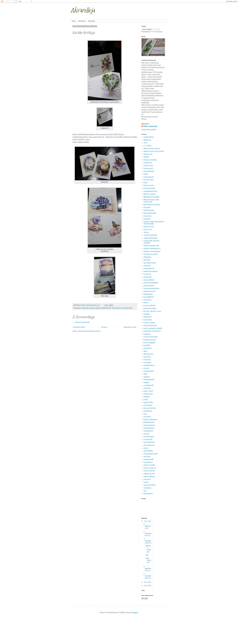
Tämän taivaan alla (151, 246)
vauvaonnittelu (127, 308)
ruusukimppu (148, 437)
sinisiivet (147, 457)
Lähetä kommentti (82, 322)
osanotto (147, 388)
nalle (145, 374)
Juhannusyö (148, 169)
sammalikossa (149, 442)
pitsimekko (147, 405)
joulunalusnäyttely (150, 283)
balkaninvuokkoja (150, 271)
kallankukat (148, 294)
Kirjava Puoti (148, 186)
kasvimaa (147, 300)
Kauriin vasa (148, 180)
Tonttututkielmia (150, 235)
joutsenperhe (148, 286)
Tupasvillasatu (81, 21)
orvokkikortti (148, 385)
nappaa (92, 308)
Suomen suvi (148, 227)
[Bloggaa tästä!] (107, 305)
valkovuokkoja (149, 477)
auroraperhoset (149, 263)
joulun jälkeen (149, 280)
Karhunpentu (148, 177)
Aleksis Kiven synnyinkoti (153, 151)
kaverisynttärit (149, 306)
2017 (146, 521)
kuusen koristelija (150, 337)
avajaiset (147, 266)
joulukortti (147, 277)
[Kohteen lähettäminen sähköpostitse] (105, 305)
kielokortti (147, 317)
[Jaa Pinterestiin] (112, 305)
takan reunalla (149, 465)
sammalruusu (148, 445)
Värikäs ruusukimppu (151, 251)
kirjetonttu (147, 320)
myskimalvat (148, 371)
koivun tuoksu (149, 323)
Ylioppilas (147, 257)
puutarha (147, 417)
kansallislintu (148, 297)
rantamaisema (116, 308)
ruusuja (146, 434)
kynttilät (146, 345)
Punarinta (147, 216)
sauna (145, 448)
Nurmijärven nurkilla (151, 205)
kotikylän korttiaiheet (152, 331)
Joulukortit (147, 163)
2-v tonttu (147, 146)
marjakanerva (149, 365)
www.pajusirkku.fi (96, 137)
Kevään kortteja (148, 549)
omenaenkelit (148, 380)
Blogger (135, 613)
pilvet (145, 400)
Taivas (146, 232)
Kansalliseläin (148, 171)
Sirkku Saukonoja (150, 126)
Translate (158, 32)
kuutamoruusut (149, 340)
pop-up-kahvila (149, 408)
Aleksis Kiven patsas (151, 149)
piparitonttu (148, 402)
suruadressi (148, 462)
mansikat (147, 363)
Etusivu (74, 21)
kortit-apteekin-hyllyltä (152, 328)
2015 (146, 586)
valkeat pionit (149, 474)
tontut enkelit (149, 471)
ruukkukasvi (148, 431)
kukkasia (147, 334)
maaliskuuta (148, 542)
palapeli (146, 397)
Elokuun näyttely (150, 160)
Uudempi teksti (79, 327)
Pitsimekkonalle (149, 213)
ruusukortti (147, 440)
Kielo (145, 183)
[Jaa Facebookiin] (110, 305)
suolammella (148, 459)
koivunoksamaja (150, 326)
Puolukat (147, 219)
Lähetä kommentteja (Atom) (89, 331)
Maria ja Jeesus (149, 194)
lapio (145, 351)
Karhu (145, 174)
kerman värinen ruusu (152, 311)
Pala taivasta (148, 560)
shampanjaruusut (150, 454)
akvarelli (146, 260)
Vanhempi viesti (129, 327)
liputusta (147, 357)
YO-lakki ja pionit (150, 254)
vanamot (147, 479)
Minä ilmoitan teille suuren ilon (151, 201)
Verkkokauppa (91, 21)
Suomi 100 (147, 230)
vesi (145, 491)
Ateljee (146, 157)
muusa (146, 368)
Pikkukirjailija (148, 210)
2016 (146, 582)
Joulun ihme (148, 166)
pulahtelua (147, 411)
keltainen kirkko (149, 308)
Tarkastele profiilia (148, 130)
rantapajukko (148, 428)
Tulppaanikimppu (150, 238)
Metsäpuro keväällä (151, 197)
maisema (147, 360)
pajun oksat (148, 391)
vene (145, 143)
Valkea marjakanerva (151, 249)
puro (145, 414)
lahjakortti (85, 308)
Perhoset (147, 208)
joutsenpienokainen (151, 288)
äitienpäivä (148, 494)
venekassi (147, 488)
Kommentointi (149, 188)
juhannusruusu (149, 291)
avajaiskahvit (148, 269)
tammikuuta (148, 577)
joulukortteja (148, 137)
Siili (146, 555)
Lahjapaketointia (150, 191)
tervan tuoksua (149, 468)
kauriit (146, 303)
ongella (97, 308)
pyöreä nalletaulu (150, 420)
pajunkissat (148, 394)
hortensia (147, 274)
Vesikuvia (147, 140)
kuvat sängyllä (149, 343)
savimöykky (148, 451)
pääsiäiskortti (106, 308)
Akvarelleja (83, 10)
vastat (146, 482)
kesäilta (146, 314)
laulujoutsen (148, 354)
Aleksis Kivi (147, 154)
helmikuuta (148, 570)
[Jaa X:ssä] (109, 305)
